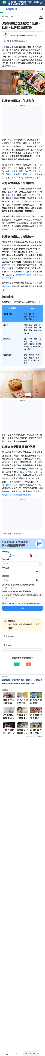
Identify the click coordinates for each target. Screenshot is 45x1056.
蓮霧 (25, 174)
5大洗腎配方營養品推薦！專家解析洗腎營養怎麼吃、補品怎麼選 (8, 716)
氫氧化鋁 (6, 268)
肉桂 (31, 201)
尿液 (11, 245)
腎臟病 (13, 17)
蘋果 (8, 174)
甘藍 (10, 168)
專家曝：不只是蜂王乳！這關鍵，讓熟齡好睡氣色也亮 (22, 716)
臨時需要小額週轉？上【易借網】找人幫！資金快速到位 (22, 731)
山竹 (31, 174)
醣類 (19, 475)
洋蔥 (15, 168)
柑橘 (34, 177)
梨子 (36, 174)
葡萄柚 (28, 177)
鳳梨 (19, 174)
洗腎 (4, 47)
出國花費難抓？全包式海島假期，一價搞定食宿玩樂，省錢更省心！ (36, 731)
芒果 (13, 174)
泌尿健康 (5, 17)
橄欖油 (9, 485)
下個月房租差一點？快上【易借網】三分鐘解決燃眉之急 (8, 731)
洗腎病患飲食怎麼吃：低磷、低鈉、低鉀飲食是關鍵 (36, 716)
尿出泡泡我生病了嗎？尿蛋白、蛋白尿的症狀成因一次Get (22, 702)
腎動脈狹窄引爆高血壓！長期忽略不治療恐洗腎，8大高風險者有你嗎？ (8, 702)
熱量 (30, 472)
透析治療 (6, 286)
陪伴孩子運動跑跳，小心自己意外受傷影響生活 (36, 702)
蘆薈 (34, 171)
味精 (13, 195)
